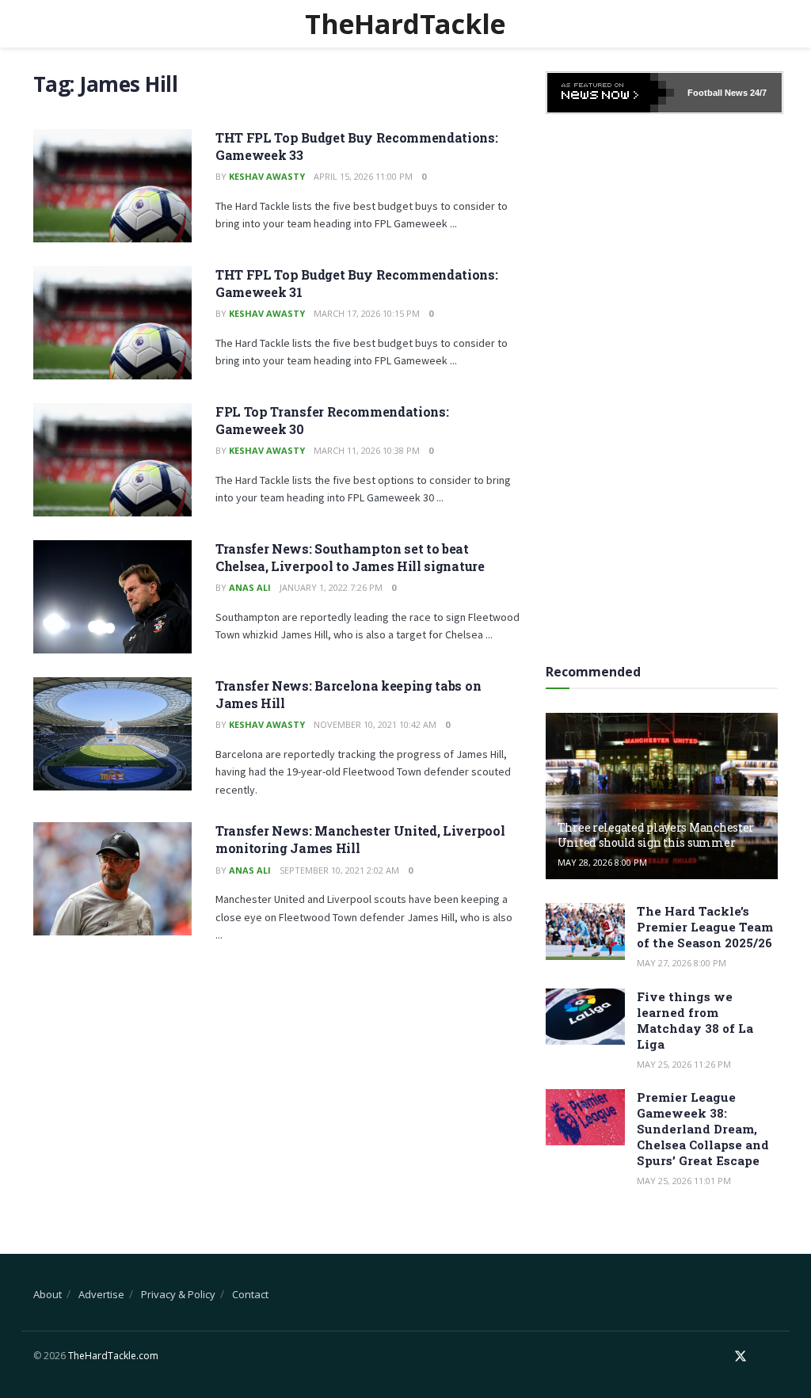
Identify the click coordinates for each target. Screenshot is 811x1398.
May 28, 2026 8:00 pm (602, 862)
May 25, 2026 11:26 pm (684, 1064)
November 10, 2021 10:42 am (375, 724)
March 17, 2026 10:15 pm (367, 313)
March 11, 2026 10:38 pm (367, 450)
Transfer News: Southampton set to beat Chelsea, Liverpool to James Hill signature (350, 557)
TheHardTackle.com (113, 1355)
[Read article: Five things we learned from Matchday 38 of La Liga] (585, 1017)
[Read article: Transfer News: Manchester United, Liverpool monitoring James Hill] (112, 878)
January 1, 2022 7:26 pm (331, 587)
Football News (717, 92)
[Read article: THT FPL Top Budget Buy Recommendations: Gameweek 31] (112, 322)
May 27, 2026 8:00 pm (681, 963)
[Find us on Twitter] (740, 1356)
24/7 (757, 92)
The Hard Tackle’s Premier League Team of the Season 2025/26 (705, 926)
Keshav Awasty (267, 176)
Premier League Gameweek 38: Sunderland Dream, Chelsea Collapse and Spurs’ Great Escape (703, 1128)
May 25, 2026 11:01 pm (684, 1181)
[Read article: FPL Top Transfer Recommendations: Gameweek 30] (112, 459)
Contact (250, 1294)
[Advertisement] (664, 383)
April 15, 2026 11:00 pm (363, 176)
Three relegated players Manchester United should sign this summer (656, 834)
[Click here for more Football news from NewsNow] (610, 92)
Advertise (101, 1294)
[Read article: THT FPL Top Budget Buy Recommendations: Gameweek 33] (112, 185)
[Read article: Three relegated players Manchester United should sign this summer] (662, 796)
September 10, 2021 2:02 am (339, 870)
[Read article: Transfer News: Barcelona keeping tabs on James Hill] (112, 733)
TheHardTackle (405, 23)
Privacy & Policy (178, 1294)
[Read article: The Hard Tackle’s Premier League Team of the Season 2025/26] (585, 931)
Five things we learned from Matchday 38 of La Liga (695, 1020)
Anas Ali (250, 587)
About (47, 1294)
